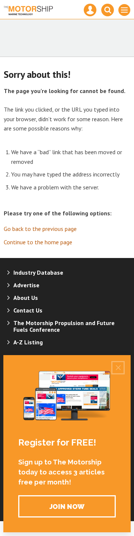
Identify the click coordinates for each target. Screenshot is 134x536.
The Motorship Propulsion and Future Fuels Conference (64, 326)
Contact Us (27, 310)
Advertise (26, 285)
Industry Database (38, 272)
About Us (25, 297)
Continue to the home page (38, 242)
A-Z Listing (28, 342)
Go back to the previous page (40, 228)
